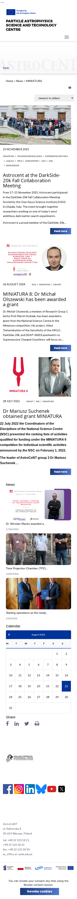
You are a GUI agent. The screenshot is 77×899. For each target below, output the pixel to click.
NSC (38, 401)
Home (9, 81)
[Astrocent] (21, 11)
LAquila (10, 161)
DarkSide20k (12, 165)
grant (29, 401)
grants (57, 284)
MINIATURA (8, 156)
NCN (43, 161)
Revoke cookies (39, 891)
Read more (60, 231)
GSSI (51, 161)
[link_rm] (38, 511)
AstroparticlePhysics (56, 156)
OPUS (19, 161)
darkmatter (31, 161)
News (19, 81)
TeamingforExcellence (29, 156)
